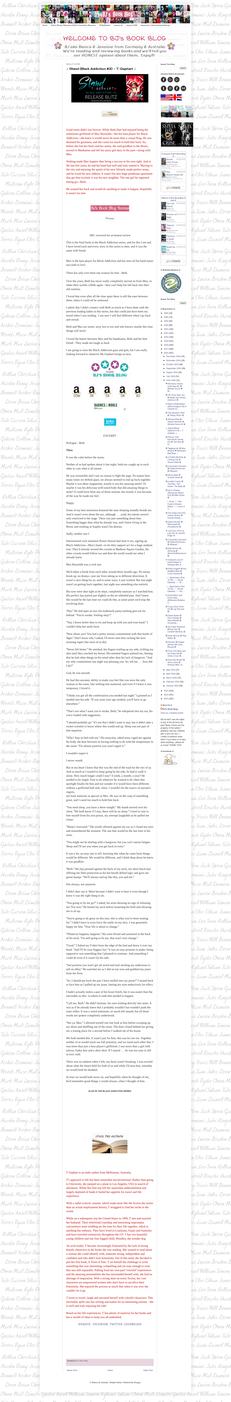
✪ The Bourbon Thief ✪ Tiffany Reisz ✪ (175, 414)
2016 (166, 353)
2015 (166, 691)
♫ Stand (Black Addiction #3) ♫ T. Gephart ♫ (175, 430)
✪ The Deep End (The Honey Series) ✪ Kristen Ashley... (175, 515)
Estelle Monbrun (172, 164)
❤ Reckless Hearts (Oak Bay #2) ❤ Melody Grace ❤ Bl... (174, 387)
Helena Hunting (172, 177)
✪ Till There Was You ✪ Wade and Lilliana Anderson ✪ (176, 397)
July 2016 (171, 376)
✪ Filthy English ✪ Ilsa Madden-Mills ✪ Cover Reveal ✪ (176, 571)
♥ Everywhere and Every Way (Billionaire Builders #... (175, 599)
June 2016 (171, 380)
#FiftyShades (104, 25)
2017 (166, 349)
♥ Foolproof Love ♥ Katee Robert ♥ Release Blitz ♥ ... (175, 562)
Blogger (137, 1382)
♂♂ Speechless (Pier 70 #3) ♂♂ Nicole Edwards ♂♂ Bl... (175, 580)
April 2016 (171, 674)
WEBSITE (84, 1324)
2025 (166, 317)
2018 (166, 345)
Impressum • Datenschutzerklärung (155, 25)
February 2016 (173, 682)
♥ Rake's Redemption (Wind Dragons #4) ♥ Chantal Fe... (176, 406)
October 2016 (172, 364)
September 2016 (174, 368)
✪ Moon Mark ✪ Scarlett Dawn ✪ (174, 476)
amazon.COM (131, 25)
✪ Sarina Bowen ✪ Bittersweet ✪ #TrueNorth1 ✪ (174, 524)
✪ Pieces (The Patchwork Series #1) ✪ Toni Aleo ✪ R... (175, 441)
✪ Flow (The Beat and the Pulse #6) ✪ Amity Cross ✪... (175, 653)
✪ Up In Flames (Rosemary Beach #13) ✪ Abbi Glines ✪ (175, 494)
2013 (166, 699)
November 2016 (173, 360)
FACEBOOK (100, 1324)
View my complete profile (172, 713)
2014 (166, 695)
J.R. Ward (171, 219)
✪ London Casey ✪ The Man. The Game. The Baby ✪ (175, 483)
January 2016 (172, 686)
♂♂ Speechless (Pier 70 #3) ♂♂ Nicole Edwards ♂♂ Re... (175, 589)
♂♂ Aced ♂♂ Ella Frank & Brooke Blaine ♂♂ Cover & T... (175, 505)
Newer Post (72, 1370)
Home (45, 25)
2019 (166, 341)
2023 (166, 325)
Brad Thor (171, 208)
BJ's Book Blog (170, 709)
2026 (166, 313)
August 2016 (172, 372)
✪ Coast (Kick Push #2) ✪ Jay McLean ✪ (175, 609)
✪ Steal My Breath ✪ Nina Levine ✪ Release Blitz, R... (175, 662)
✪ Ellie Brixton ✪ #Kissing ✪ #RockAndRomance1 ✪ (176, 552)
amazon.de (118, 25)
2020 (166, 337)
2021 (166, 333)
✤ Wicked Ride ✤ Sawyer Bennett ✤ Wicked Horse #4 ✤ (175, 421)
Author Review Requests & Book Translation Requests (73, 25)
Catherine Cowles (173, 230)
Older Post (148, 1370)
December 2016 (173, 356)
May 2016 (171, 670)
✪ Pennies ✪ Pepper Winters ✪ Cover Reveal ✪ (175, 644)
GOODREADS (132, 1324)
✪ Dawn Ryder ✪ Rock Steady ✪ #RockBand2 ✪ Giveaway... (173, 619)
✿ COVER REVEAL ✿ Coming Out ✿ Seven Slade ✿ (176, 459)
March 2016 (171, 678)
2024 (166, 321)
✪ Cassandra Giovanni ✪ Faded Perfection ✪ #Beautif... (176, 468)
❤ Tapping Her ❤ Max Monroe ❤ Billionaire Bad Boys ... (176, 450)
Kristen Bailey (172, 252)
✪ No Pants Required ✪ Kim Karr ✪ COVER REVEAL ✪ (175, 629)
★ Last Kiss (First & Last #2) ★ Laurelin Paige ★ (175, 533)
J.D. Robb (171, 241)
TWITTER (116, 1324)
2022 (166, 329)
